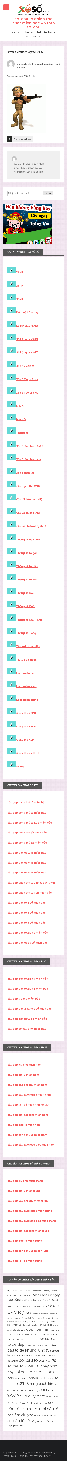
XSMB (19, 272)
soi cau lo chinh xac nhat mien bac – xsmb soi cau (33, 22)
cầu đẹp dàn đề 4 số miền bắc (26, 852)
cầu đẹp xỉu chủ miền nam (24, 1064)
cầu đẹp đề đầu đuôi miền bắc (26, 1028)
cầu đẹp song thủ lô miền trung (28, 1250)
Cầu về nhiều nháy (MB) (31, 526)
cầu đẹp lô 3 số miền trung (24, 1260)
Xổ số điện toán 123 (28, 459)
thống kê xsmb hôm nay (42, 1421)
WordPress (9, 1456)
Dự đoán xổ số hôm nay (36, 1321)
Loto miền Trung (27, 699)
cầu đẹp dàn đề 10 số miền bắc (27, 942)
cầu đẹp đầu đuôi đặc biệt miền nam (30, 1144)
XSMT (19, 299)
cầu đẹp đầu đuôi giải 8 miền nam (29, 1094)
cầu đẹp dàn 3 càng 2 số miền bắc (29, 1008)
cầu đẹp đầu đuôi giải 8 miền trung (29, 1210)
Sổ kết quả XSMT (27, 352)
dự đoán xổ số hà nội (16, 1321)
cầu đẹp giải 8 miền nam (23, 1074)
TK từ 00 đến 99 (26, 659)
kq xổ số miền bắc (30, 1325)
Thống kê (22, 432)
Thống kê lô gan (27, 553)
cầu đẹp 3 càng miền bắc (23, 998)
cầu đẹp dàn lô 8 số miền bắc (26, 922)
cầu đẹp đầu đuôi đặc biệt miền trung (31, 1220)
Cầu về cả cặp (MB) (28, 512)
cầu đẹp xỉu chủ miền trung (25, 1180)
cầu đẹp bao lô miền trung (24, 1240)
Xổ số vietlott (25, 365)
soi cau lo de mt (37, 1355)
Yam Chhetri (44, 1456)
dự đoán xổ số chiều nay (27, 1318)
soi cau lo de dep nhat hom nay (38, 1345)
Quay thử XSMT (26, 739)
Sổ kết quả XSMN (27, 339)
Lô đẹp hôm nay (35, 1329)
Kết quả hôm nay (27, 312)
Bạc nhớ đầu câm (17, 1290)
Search (48, 193)
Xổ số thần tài (25, 472)
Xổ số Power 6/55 (27, 392)
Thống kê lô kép (27, 579)
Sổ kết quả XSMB (27, 325)
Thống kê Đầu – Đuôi (29, 619)
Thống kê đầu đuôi (28, 539)
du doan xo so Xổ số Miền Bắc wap (26, 1306)
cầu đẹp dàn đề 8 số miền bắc (26, 872)
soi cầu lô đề (18, 1421)
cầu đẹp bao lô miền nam (24, 1124)
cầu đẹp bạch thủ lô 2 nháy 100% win (31, 882)
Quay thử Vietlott (27, 753)
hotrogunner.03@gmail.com (28, 172)
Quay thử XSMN (26, 726)
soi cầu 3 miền (52, 1397)
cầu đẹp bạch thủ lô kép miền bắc (29, 892)
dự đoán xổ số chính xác (48, 1318)
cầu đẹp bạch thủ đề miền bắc (27, 832)
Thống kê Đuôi (25, 606)
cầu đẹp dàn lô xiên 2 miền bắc (27, 932)
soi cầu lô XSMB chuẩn (45, 1415)
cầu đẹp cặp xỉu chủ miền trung (27, 1200)
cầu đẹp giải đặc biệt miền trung (28, 1230)
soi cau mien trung (29, 1390)
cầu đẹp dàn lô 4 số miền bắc (26, 902)
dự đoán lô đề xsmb (39, 1314)
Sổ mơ (20, 766)
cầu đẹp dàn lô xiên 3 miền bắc (27, 978)
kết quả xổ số (45, 1325)
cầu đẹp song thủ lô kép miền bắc (29, 822)
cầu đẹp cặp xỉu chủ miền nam (27, 1084)
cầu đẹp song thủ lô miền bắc (26, 812)
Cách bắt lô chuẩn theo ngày (40, 1291)
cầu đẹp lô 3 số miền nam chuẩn (28, 1104)
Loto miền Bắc (25, 673)
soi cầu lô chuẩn (40, 1403)
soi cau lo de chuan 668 (30, 1339)
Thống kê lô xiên (27, 566)
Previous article (22, 139)
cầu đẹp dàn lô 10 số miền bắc (27, 1018)
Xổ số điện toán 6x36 (29, 446)
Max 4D (21, 419)
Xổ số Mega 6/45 (27, 379)
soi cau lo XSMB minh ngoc (34, 1378)
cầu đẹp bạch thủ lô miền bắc (26, 802)
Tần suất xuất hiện (28, 646)
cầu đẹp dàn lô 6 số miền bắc (26, 912)
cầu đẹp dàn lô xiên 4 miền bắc (27, 988)
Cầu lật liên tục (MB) (29, 499)
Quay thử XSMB (26, 713)
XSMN (20, 285)
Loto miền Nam (26, 686)
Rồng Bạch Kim (31, 1334)
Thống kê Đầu (25, 593)
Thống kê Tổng (26, 633)
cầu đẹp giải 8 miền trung (23, 1190)
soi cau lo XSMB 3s (37, 1360)
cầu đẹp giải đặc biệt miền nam (27, 1114)
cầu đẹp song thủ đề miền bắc (27, 842)
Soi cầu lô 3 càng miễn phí (20, 1403)
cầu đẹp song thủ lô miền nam (27, 1134)
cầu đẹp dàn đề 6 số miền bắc (26, 862)
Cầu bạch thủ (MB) (28, 486)
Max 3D (21, 406)
